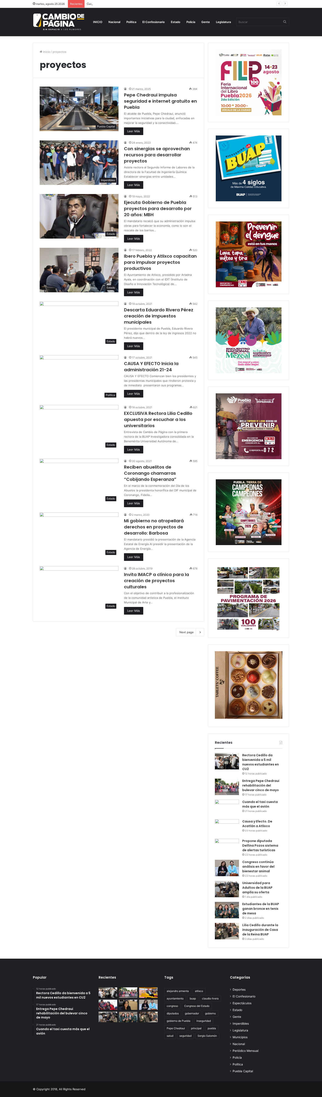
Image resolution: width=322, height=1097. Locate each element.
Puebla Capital (243, 1071)
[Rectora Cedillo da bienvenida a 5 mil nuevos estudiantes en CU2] (227, 761)
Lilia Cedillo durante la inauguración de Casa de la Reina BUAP (260, 929)
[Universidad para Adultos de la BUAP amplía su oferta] (227, 889)
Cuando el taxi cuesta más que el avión (113, 3)
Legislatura (223, 22)
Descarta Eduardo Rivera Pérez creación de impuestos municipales (158, 316)
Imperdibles (241, 1023)
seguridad (185, 1035)
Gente (205, 22)
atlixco (199, 991)
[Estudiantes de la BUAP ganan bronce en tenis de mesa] (227, 910)
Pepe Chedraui (176, 1028)
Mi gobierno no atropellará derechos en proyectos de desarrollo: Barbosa (154, 527)
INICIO (97, 22)
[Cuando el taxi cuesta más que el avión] (227, 808)
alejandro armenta (178, 991)
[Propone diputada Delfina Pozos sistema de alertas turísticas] (227, 847)
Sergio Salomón (207, 1035)
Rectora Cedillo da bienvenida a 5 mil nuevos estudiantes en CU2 (260, 762)
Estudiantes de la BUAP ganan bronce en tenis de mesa (260, 908)
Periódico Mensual (245, 1050)
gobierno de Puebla (178, 1020)
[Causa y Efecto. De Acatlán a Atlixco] (227, 827)
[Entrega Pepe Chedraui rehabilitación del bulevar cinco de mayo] (227, 787)
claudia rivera (210, 998)
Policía (190, 22)
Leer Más (133, 131)
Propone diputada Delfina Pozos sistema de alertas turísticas (260, 845)
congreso (172, 1006)
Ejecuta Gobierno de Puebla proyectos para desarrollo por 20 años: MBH (158, 208)
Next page (186, 632)
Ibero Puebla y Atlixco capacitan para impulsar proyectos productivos (160, 262)
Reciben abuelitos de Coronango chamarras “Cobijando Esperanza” (150, 473)
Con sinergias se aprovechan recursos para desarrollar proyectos (157, 155)
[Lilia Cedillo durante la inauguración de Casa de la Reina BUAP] (227, 931)
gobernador (192, 1013)
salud (170, 1035)
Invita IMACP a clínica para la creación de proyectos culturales (156, 580)
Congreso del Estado (196, 1006)
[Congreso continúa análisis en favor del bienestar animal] (227, 868)
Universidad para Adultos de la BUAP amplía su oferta (257, 887)
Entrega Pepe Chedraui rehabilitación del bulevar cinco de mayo (260, 785)
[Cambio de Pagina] (59, 22)
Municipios (240, 1037)
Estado (175, 22)
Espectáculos (242, 1003)
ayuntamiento (175, 998)
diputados (173, 1013)
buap (193, 998)
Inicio (46, 52)
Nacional (114, 22)
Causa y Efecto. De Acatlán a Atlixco (257, 823)
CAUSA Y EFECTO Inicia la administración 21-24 (151, 366)
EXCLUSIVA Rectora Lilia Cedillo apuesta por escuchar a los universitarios (158, 419)
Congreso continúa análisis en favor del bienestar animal (258, 866)
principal (196, 1028)
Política (131, 22)
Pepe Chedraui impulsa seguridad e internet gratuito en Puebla (160, 101)
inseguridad (203, 1020)
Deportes (239, 989)
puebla (212, 1028)
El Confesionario (153, 22)
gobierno (210, 1013)
